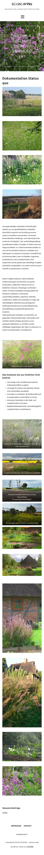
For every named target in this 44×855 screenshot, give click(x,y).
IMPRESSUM (16, 826)
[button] (22, 16)
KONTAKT (28, 826)
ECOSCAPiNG (22, 4)
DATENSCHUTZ (21, 834)
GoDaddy (30, 847)
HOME (4, 813)
